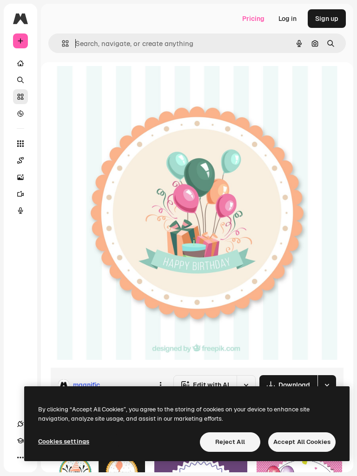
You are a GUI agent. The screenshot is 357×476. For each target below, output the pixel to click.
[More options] (160, 385)
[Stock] (20, 96)
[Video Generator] (20, 193)
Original (110, 83)
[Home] (20, 63)
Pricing (253, 18)
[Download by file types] (326, 385)
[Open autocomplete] (61, 43)
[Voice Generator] (20, 210)
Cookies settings (63, 441)
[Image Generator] (20, 177)
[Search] (20, 80)
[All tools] (20, 143)
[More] (20, 457)
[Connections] (20, 423)
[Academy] (20, 440)
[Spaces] (20, 160)
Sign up (326, 18)
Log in (287, 18)
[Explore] (20, 113)
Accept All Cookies (302, 442)
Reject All (230, 442)
